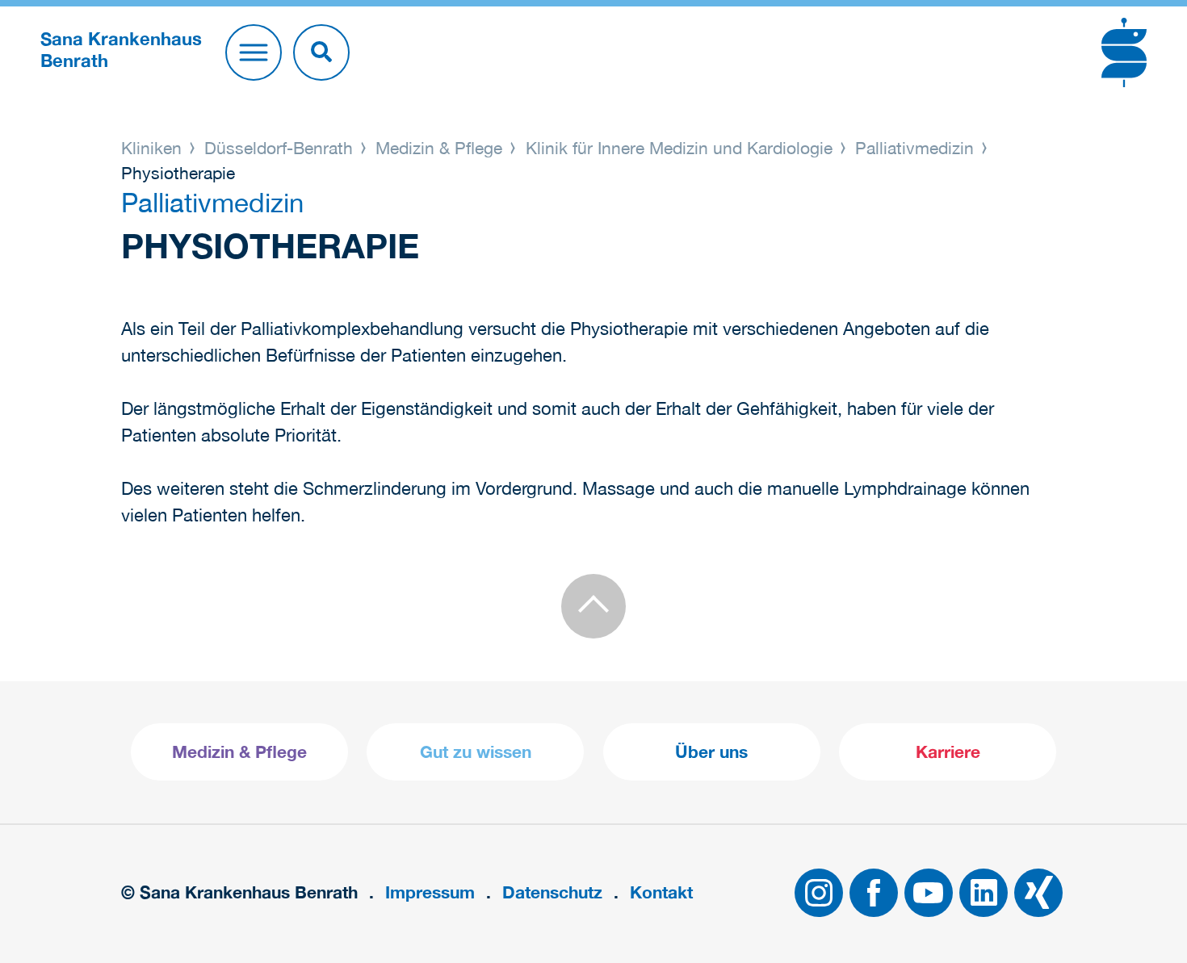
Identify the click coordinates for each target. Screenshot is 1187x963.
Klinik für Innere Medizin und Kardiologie (679, 147)
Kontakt (661, 892)
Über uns (711, 752)
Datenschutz (552, 892)
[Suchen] (321, 52)
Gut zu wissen (475, 752)
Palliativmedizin (914, 147)
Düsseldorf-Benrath (278, 147)
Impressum (430, 892)
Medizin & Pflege (439, 147)
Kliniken (154, 147)
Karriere (948, 752)
